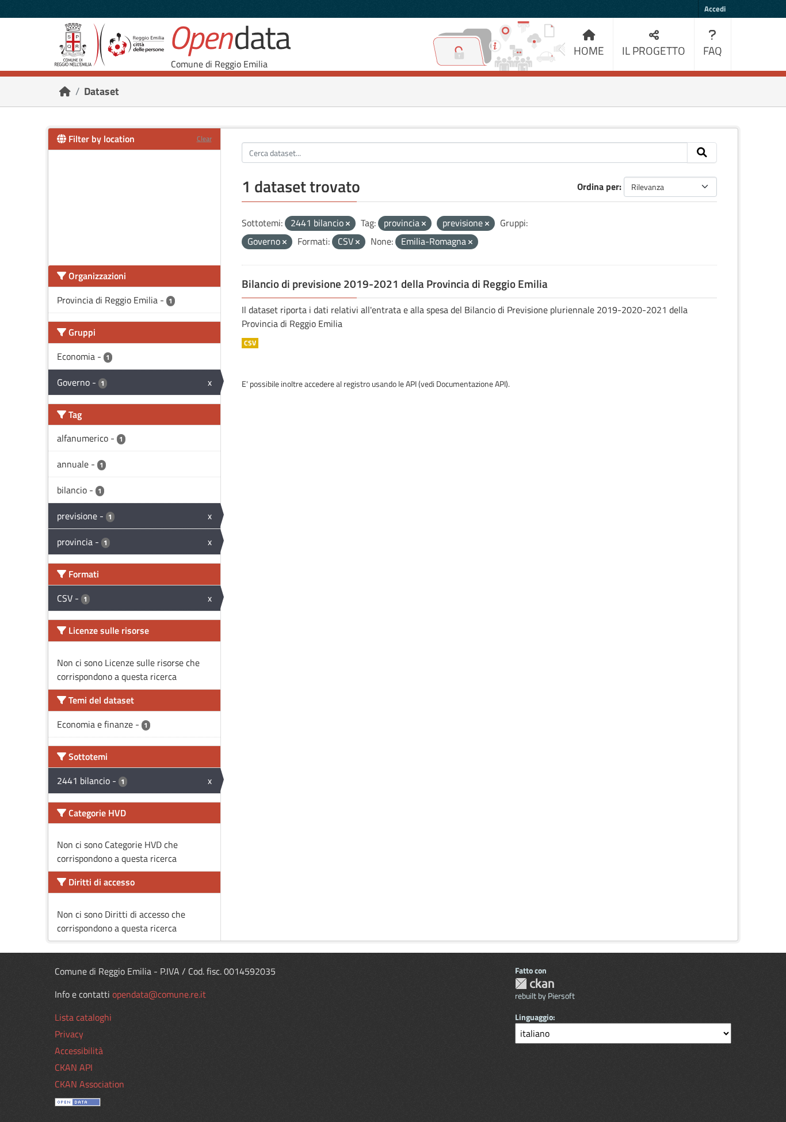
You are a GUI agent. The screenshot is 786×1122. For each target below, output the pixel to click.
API (411, 384)
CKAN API (74, 1067)
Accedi (715, 8)
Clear (204, 138)
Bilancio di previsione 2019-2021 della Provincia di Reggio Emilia (395, 283)
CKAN (534, 984)
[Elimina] (348, 224)
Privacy (69, 1034)
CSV (250, 343)
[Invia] (702, 152)
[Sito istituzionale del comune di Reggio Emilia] (109, 44)
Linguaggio (534, 1017)
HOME (589, 50)
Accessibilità (79, 1051)
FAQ (712, 50)
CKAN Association (89, 1084)
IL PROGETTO (653, 50)
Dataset (101, 91)
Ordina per (598, 186)
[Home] (65, 91)
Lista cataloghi (83, 1017)
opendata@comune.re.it (159, 994)
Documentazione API (471, 384)
